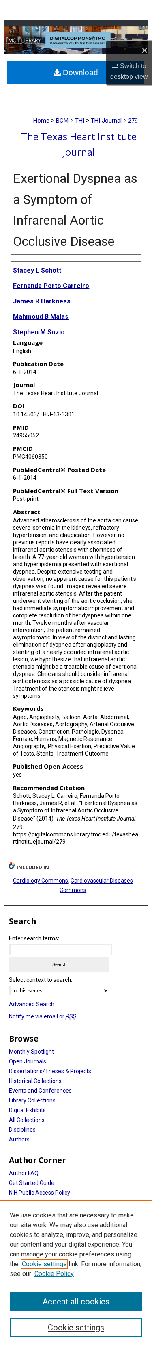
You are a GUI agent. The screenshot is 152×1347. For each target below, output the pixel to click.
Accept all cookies (76, 1301)
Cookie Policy (54, 1274)
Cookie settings (44, 1264)
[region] (76, 1273)
